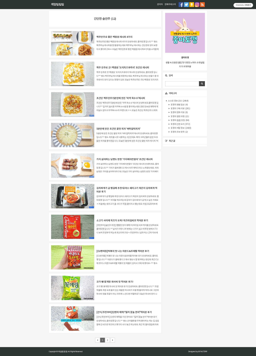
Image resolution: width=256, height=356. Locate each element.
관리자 (160, 4)
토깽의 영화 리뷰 (179, 112)
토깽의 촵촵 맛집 (179, 120)
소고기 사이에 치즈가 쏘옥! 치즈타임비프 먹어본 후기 (122, 220)
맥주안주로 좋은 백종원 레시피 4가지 (114, 37)
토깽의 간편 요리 (180, 124)
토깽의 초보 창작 (179, 132)
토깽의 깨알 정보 (180, 128)
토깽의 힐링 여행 (179, 116)
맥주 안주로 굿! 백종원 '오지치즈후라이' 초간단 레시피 (122, 67)
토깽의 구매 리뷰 (180, 108)
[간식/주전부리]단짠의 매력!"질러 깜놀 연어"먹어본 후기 (124, 312)
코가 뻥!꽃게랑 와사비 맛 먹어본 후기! (114, 281)
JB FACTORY (202, 351)
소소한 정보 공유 (178, 101)
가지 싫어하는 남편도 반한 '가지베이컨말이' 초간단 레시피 (124, 159)
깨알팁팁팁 (57, 4)
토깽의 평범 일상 (179, 105)
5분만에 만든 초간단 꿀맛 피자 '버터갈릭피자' (118, 129)
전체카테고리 (170, 4)
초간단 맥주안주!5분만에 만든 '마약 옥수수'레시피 (120, 98)
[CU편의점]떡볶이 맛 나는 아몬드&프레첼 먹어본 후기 (122, 251)
